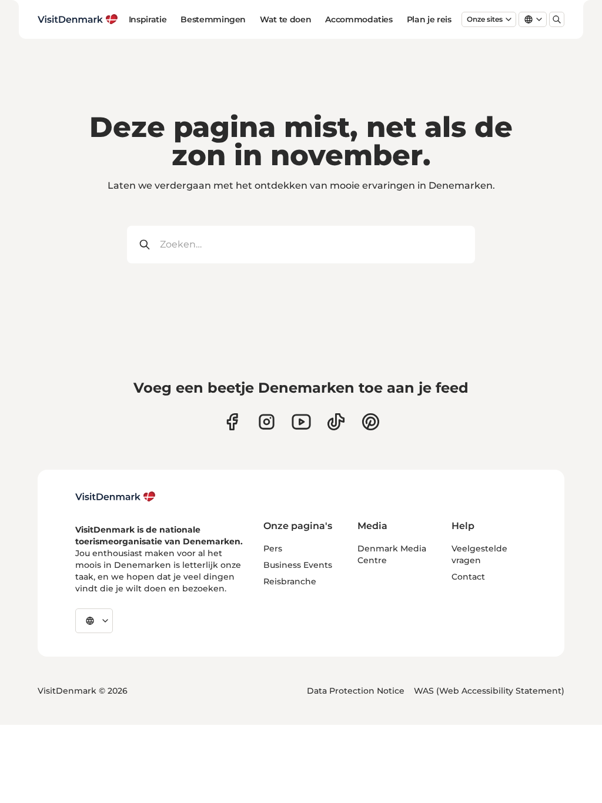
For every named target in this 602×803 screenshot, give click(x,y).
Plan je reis (429, 19)
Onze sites (485, 19)
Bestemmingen (213, 19)
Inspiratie (148, 19)
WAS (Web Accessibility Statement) (489, 690)
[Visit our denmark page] (232, 421)
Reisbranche (289, 581)
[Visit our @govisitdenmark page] (336, 421)
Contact (468, 576)
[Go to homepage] (78, 19)
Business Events (297, 565)
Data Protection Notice (355, 690)
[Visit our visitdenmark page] (301, 421)
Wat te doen (285, 19)
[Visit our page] (266, 421)
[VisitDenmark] (115, 497)
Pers (272, 548)
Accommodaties (358, 19)
